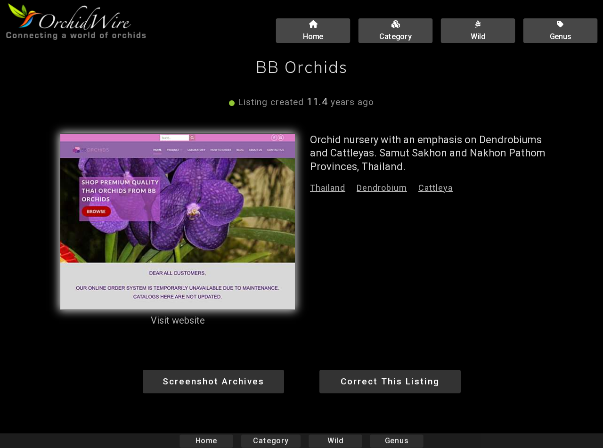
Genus (396, 440)
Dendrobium (382, 188)
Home (207, 440)
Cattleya (435, 188)
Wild (335, 440)
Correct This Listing (390, 381)
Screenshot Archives (213, 381)
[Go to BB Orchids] (177, 221)
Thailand (327, 188)
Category (271, 440)
